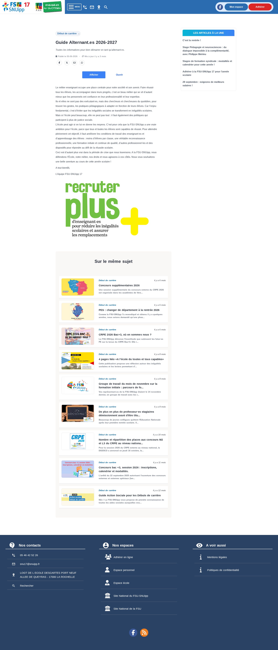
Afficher (93, 75)
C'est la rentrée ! (192, 40)
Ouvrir (119, 75)
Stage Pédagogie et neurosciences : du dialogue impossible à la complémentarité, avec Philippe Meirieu (206, 50)
